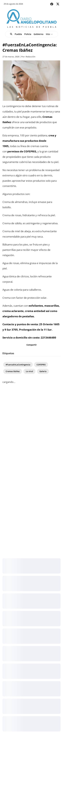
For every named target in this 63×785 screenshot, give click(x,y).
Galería (42, 371)
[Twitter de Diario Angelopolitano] (57, 4)
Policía (27, 34)
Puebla (18, 34)
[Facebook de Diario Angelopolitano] (52, 4)
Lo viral (29, 371)
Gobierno (38, 34)
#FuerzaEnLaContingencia (18, 364)
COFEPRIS (41, 364)
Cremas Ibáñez (13, 371)
